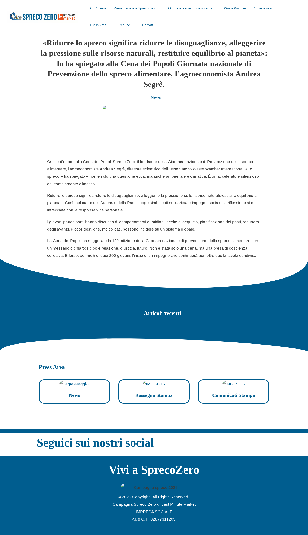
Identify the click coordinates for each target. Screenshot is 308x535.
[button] (158, 8)
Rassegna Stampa (154, 395)
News (156, 97)
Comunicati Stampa (233, 395)
